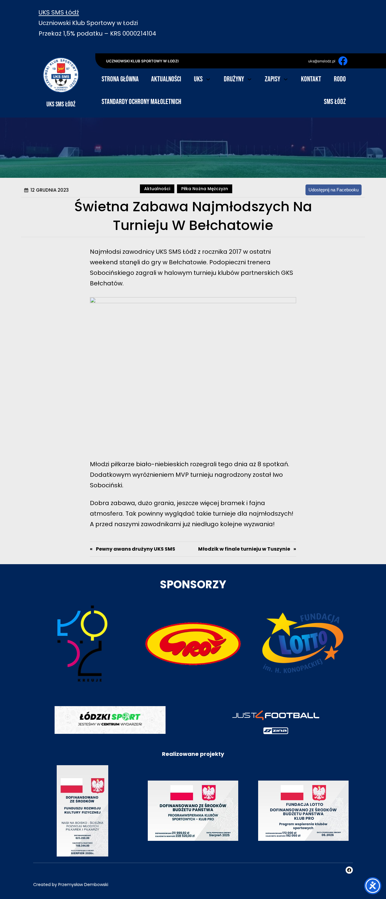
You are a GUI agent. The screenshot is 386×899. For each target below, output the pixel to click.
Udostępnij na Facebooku (334, 189)
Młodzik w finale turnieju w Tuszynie (244, 548)
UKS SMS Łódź (59, 12)
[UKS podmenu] (208, 79)
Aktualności (157, 189)
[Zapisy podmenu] (285, 79)
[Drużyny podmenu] (249, 79)
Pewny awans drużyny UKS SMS (135, 548)
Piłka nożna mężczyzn (205, 189)
